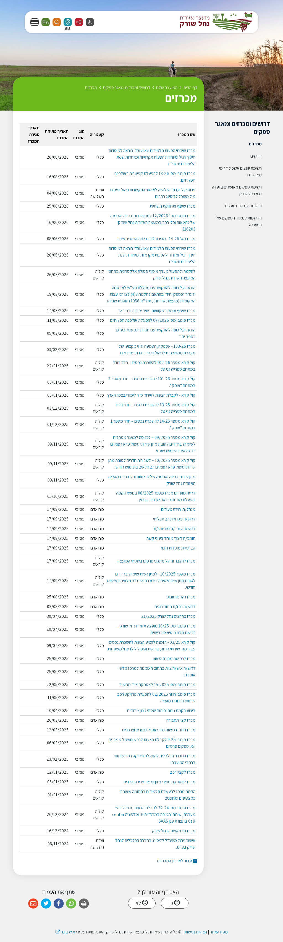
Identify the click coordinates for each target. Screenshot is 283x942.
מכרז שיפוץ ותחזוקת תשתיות (172, 206)
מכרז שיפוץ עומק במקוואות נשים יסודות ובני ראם (156, 310)
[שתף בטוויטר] (46, 904)
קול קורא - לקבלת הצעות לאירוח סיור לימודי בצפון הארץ (151, 395)
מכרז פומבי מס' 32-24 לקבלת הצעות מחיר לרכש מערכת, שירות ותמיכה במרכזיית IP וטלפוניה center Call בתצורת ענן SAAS (153, 814)
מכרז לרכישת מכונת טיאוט (174, 658)
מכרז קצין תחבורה (180, 720)
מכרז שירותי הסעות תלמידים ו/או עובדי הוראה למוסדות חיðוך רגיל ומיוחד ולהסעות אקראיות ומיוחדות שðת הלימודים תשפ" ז (152, 157)
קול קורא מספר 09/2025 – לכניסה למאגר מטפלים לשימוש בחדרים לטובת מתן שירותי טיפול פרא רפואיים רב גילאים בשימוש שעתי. (152, 444)
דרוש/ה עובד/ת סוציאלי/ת (174, 529)
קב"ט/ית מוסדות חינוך (177, 548)
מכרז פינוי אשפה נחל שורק (173, 831)
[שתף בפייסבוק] (59, 904)
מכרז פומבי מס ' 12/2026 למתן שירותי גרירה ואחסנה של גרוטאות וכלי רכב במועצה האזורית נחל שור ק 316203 (152, 222)
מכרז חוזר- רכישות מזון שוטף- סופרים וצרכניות (158, 730)
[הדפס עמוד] (84, 904)
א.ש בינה (65, 932)
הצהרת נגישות (196, 932)
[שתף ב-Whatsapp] (71, 904)
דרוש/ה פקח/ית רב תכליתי (174, 519)
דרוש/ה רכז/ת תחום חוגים (174, 606)
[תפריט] (34, 22)
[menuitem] (241, 144)
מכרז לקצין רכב (182, 772)
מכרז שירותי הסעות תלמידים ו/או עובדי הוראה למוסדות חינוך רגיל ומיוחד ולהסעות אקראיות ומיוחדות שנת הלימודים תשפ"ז (152, 255)
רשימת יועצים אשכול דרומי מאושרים (240, 171)
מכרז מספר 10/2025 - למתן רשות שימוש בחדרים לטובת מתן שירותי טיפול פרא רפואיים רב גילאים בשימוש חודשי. (151, 580)
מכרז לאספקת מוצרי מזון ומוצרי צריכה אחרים (159, 782)
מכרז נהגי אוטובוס (180, 597)
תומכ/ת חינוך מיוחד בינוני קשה (170, 538)
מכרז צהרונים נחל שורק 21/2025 (168, 616)
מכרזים (255, 144)
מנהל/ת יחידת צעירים (178, 509)
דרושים (256, 156)
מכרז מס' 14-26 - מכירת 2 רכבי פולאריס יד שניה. (156, 239)
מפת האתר (219, 932)
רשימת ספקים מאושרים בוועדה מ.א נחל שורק (237, 190)
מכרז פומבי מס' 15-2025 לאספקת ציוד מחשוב (157, 684)
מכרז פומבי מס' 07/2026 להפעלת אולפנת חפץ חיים (152, 320)
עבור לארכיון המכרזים (175, 861)
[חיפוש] (57, 22)
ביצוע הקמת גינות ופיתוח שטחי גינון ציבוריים (161, 710)
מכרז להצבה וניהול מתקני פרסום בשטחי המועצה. (156, 561)
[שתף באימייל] (33, 904)
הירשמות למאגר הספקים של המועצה (239, 221)
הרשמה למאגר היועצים (243, 206)
